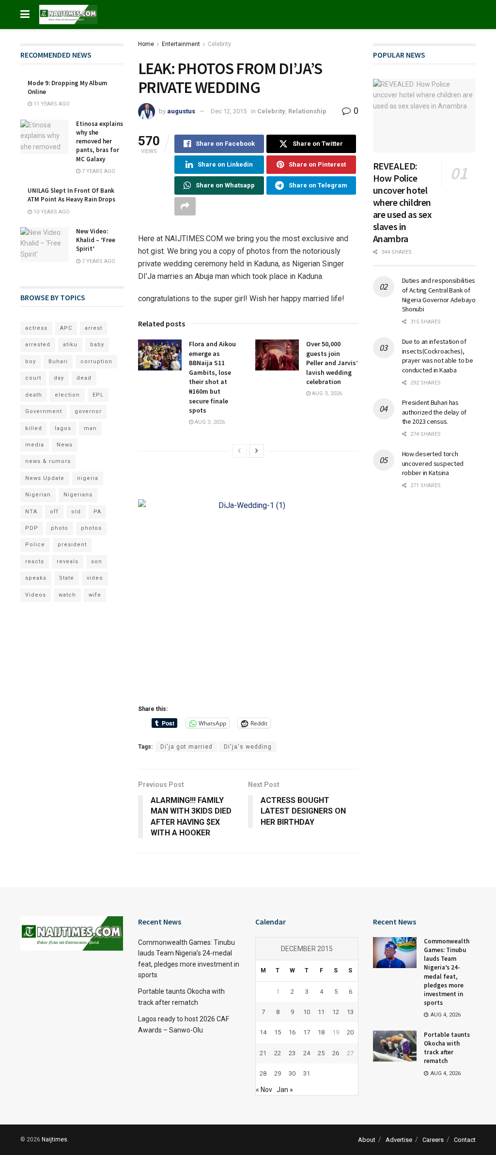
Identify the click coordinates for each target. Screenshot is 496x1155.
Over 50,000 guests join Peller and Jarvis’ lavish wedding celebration (332, 362)
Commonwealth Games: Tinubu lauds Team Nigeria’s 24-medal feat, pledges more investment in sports (446, 972)
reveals (67, 561)
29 (277, 1073)
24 (306, 1053)
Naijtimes (54, 1139)
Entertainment (181, 44)
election (67, 395)
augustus (181, 111)
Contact (465, 1139)
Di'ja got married (186, 746)
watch (67, 595)
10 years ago (51, 212)
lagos (63, 428)
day (59, 378)
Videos (35, 595)
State (66, 578)
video (95, 578)
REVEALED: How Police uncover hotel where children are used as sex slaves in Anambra (402, 202)
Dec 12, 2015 (229, 111)
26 (335, 1053)
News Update (44, 478)
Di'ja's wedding (248, 746)
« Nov (264, 1089)
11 (321, 1012)
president (72, 544)
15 (277, 1032)
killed (33, 428)
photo (59, 528)
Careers (433, 1139)
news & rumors (48, 461)
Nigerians (78, 495)
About (366, 1139)
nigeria (87, 478)
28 (263, 1073)
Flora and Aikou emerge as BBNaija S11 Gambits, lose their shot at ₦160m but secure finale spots (212, 377)
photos (91, 528)
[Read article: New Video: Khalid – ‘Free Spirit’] (44, 244)
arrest (93, 328)
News (65, 445)
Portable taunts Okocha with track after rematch (447, 1048)
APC (66, 328)
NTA (31, 511)
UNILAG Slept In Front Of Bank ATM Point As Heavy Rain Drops (71, 194)
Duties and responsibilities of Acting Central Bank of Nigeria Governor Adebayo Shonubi (439, 294)
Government (43, 411)
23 (292, 1053)
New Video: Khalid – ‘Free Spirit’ (95, 240)
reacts (34, 561)
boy (30, 361)
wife (95, 595)
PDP (31, 528)
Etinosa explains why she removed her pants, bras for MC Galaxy (99, 141)
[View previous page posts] (239, 451)
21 (263, 1053)
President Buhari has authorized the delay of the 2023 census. (434, 412)
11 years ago (51, 104)
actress (36, 328)
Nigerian (38, 495)
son (96, 561)
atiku (70, 344)
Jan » (285, 1089)
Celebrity (219, 44)
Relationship (307, 111)
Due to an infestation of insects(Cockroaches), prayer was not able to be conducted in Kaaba (437, 355)
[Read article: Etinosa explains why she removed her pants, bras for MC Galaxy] (44, 137)
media (34, 445)
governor (88, 411)
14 (263, 1032)
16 (292, 1032)
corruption (96, 361)
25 (321, 1053)
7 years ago (97, 171)
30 (292, 1073)
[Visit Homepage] (68, 14)
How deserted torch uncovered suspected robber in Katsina (433, 463)
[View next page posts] (256, 451)
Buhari (58, 361)
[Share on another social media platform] (185, 206)
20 (350, 1032)
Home (146, 44)
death (33, 395)
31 (306, 1073)
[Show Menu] (25, 14)
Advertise (399, 1139)
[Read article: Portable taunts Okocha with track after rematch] (395, 1046)
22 (277, 1053)
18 (321, 1032)
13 (350, 1012)
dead (84, 378)
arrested (37, 344)
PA (97, 511)
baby (97, 344)
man (90, 428)
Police (35, 544)
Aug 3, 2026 (209, 422)
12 (335, 1012)
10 (306, 1012)
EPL (98, 395)
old (76, 511)
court (33, 378)
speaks (35, 578)
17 (306, 1032)
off (54, 511)
